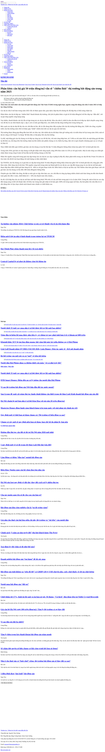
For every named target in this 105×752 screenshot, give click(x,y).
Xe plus (9, 20)
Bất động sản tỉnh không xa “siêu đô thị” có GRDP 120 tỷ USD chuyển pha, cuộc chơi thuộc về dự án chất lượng (47, 572)
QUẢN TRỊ (7, 22)
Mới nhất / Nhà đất (7, 366)
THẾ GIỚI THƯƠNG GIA (11, 25)
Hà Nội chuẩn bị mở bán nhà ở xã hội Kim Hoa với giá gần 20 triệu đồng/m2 (33, 401)
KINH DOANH (8, 10)
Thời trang (10, 34)
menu (2, 1)
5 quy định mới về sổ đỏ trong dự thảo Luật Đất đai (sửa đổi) (26, 445)
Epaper (6, 73)
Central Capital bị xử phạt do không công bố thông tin (23, 261)
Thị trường (10, 17)
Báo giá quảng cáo (5, 750)
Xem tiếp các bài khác (6, 682)
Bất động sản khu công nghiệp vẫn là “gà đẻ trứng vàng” (24, 507)
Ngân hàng (10, 11)
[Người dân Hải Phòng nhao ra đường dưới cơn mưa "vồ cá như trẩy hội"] (23, 359)
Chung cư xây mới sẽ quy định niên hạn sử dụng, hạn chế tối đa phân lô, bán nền (34, 422)
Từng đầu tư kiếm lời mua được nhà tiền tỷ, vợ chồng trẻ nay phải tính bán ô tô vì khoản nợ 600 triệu (43, 335)
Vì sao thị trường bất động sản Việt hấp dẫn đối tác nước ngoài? (27, 387)
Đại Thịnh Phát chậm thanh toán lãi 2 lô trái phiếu (22, 249)
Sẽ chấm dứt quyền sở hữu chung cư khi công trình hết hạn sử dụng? (29, 648)
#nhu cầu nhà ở (59, 191)
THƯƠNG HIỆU (8, 23)
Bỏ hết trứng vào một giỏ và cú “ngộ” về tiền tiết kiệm (23, 356)
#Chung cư (85, 191)
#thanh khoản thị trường (48, 191)
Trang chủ (6, 7)
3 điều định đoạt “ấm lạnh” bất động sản (18, 674)
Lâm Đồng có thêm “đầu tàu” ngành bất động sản (21, 457)
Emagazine (10, 72)
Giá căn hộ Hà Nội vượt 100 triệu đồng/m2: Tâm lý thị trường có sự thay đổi (33, 609)
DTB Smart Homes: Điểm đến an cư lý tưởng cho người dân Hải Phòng (30, 380)
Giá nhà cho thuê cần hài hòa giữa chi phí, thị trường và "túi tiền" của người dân (35, 520)
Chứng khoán (10, 13)
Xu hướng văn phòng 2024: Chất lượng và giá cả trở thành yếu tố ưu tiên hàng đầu (35, 224)
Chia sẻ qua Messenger (18, 84)
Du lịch (9, 32)
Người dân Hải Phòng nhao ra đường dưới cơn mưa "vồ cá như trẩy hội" (31, 363)
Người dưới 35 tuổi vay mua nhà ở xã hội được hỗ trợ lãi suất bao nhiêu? (31, 328)
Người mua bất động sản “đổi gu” (15, 584)
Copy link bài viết (66, 84)
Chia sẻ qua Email (57, 84)
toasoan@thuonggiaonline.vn (12, 744)
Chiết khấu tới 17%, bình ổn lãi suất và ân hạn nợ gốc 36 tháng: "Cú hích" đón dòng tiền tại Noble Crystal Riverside (49, 597)
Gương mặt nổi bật (12, 26)
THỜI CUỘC (7, 9)
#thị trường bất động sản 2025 (8, 191)
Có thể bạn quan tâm (8, 425)
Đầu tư (9, 14)
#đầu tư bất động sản (69, 191)
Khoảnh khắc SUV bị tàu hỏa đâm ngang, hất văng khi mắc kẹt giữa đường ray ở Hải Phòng (39, 342)
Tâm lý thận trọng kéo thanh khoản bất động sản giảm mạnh (26, 634)
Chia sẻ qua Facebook (6, 84)
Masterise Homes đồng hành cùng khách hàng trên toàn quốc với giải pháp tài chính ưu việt (39, 408)
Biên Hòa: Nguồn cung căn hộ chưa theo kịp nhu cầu (23, 470)
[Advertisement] (50, 203)
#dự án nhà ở (24, 191)
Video (8, 70)
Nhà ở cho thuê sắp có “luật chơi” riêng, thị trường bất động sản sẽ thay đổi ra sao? (35, 661)
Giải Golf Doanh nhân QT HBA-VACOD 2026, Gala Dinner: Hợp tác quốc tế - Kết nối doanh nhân (42, 349)
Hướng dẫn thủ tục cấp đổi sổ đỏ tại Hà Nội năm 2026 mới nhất (27, 432)
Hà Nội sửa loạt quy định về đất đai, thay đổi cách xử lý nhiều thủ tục (30, 482)
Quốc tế (9, 28)
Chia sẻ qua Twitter (30, 84)
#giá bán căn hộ (38, 191)
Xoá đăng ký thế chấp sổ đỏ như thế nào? (18, 547)
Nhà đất (9, 16)
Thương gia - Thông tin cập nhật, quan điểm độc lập (14, 4)
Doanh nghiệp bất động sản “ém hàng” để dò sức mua (23, 559)
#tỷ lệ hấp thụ (78, 191)
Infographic (10, 69)
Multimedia (7, 67)
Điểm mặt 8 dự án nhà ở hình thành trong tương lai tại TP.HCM (27, 236)
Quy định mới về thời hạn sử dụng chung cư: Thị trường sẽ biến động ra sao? (33, 415)
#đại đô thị (31, 191)
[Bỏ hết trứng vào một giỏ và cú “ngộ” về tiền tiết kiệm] (18, 352)
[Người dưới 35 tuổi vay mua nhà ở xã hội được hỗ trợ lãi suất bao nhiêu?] (32, 324)
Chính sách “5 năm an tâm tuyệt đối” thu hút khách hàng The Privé (29, 533)
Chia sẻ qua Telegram (40, 84)
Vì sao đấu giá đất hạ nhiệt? (12, 622)
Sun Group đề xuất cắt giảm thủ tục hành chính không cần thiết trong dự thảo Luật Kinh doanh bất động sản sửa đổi (49, 394)
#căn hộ (19, 191)
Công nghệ (10, 19)
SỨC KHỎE (7, 29)
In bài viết (49, 84)
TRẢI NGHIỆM (8, 31)
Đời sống (9, 35)
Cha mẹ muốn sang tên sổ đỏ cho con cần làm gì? (21, 495)
